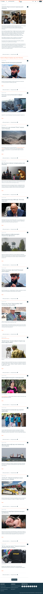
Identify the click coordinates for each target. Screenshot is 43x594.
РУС (33, 1)
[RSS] (34, 586)
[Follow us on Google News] (22, 586)
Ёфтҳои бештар (14, 579)
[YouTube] (35, 1)
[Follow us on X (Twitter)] (30, 586)
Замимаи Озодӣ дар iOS (14, 587)
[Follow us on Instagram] (28, 586)
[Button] (6, 54)
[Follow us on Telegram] (32, 586)
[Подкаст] (36, 586)
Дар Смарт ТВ (13, 589)
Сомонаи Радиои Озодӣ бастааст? (5, 587)
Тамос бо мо (2, 590)
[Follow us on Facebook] (24, 586)
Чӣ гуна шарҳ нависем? (4, 589)
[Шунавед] (38, 1)
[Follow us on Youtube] (26, 586)
